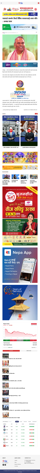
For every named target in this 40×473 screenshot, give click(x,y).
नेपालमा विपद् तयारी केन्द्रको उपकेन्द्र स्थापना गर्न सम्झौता (11, 417)
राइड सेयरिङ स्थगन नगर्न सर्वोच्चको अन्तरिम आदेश (30, 109)
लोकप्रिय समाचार (29, 350)
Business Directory (18, 464)
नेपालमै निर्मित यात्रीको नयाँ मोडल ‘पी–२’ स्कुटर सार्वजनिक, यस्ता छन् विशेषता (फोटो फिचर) (16, 410)
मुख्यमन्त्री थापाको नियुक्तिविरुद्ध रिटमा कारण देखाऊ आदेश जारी (11, 366)
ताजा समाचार (11, 350)
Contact (16, 460)
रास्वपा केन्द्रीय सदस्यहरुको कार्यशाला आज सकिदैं (33, 182)
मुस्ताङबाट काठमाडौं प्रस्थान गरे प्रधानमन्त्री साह (24, 182)
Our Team (16, 466)
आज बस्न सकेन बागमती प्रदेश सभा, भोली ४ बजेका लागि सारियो (11, 358)
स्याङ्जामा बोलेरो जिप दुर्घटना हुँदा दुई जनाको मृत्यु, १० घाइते (11, 395)
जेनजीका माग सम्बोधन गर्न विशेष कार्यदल (8, 373)
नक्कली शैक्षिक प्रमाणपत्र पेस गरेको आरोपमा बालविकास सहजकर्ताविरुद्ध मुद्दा (13, 388)
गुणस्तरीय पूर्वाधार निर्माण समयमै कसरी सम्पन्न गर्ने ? (29, 147)
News (15, 462)
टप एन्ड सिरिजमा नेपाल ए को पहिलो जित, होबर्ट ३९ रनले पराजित (12, 380)
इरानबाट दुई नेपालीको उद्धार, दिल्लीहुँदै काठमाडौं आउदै (10, 109)
